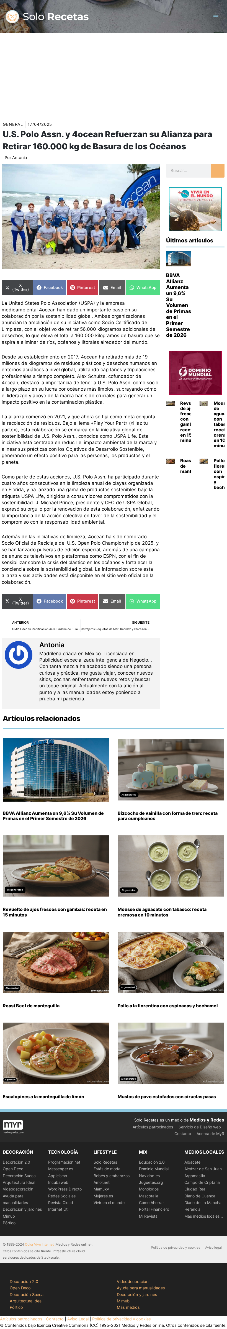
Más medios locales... (203, 1216)
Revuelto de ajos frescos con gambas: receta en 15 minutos (190, 421)
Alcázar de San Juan (203, 1168)
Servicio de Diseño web (200, 1127)
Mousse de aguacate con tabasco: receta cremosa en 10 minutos (162, 912)
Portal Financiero (154, 1209)
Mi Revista (148, 1216)
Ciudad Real (195, 1189)
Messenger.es (60, 1168)
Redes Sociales (62, 1196)
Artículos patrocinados (153, 1127)
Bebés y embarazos (112, 1175)
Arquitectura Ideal (19, 1182)
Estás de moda (107, 1168)
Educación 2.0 (152, 1162)
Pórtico (9, 1222)
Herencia (192, 1209)
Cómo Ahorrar (151, 1202)
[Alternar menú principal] (215, 16)
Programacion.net (64, 1162)
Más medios (128, 1307)
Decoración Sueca (19, 1175)
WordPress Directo (65, 1189)
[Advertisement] (113, 75)
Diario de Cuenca (199, 1196)
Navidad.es (149, 1175)
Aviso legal (213, 1247)
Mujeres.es (103, 1196)
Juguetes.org (151, 1182)
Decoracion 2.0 (16, 1162)
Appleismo (57, 1175)
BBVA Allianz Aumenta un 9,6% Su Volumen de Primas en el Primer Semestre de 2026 (178, 305)
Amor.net (102, 1182)
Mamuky (101, 1189)
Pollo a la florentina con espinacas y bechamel (168, 1005)
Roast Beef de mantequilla (31, 1005)
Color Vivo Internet (39, 1244)
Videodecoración (18, 1189)
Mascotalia (148, 1196)
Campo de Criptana (202, 1182)
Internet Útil (58, 1209)
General (13, 124)
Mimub (9, 1216)
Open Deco (13, 1168)
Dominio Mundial (154, 1168)
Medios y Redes (207, 1120)
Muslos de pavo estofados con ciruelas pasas (167, 1096)
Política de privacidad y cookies (175, 1247)
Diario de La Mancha (202, 1202)
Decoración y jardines (22, 1209)
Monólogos (149, 1189)
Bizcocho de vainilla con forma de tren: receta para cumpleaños (168, 815)
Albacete (192, 1162)
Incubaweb (58, 1182)
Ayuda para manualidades (141, 1288)
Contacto (182, 1133)
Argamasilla (194, 1175)
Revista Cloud (60, 1202)
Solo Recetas (105, 1162)
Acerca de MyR (210, 1133)
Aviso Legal (78, 1319)
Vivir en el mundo (109, 1202)
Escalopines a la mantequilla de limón (43, 1096)
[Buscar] (218, 171)
